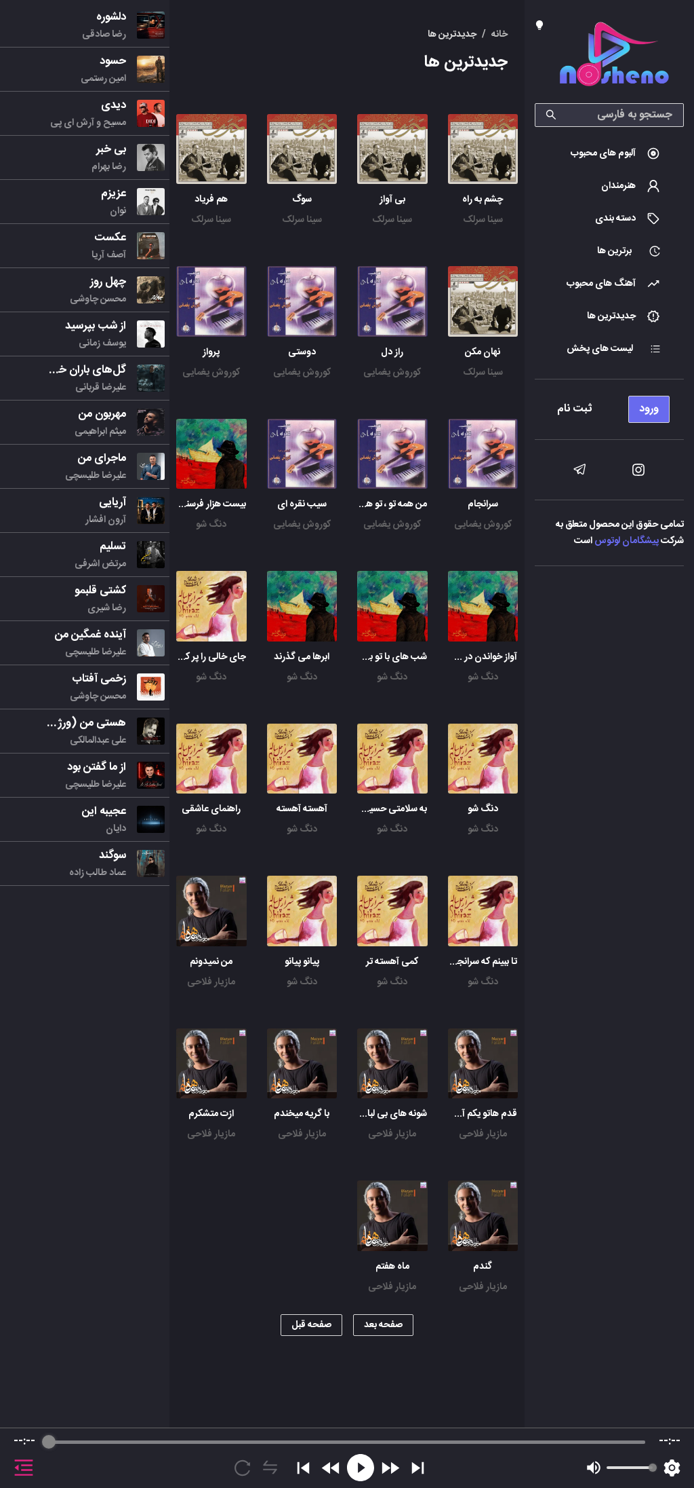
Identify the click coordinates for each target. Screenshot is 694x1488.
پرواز (211, 352)
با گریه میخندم (301, 1114)
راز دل (392, 352)
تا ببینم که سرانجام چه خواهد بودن (453, 962)
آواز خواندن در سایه (481, 657)
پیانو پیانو (302, 962)
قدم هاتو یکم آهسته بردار (469, 1114)
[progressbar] (347, 1442)
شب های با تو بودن (390, 657)
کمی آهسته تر (392, 962)
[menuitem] (609, 153)
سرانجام (483, 504)
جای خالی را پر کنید (210, 657)
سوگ (302, 199)
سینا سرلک (483, 220)
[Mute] (594, 1467)
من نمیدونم (211, 962)
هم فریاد (211, 199)
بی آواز (392, 199)
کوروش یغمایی (392, 373)
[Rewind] (331, 1468)
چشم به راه (482, 199)
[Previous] (303, 1468)
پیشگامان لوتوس (626, 541)
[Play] (360, 1467)
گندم (482, 1267)
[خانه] (614, 56)
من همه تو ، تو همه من (385, 504)
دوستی (302, 352)
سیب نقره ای (302, 504)
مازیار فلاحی (211, 982)
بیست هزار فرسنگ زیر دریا (196, 504)
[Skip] (418, 1468)
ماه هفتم (392, 1267)
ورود (649, 409)
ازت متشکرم (211, 1114)
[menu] (609, 405)
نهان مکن (482, 352)
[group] (347, 1458)
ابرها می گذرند (301, 657)
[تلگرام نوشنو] (579, 469)
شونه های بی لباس (391, 1114)
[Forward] (390, 1468)
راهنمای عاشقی (211, 809)
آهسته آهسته (302, 809)
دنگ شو (211, 525)
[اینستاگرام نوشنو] (638, 469)
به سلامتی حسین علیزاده (381, 809)
